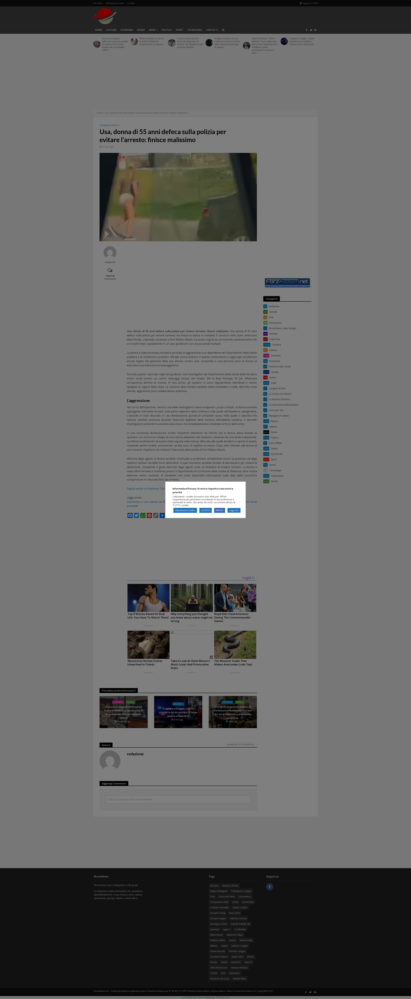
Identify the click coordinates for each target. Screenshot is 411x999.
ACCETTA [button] (205, 510)
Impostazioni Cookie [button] (185, 510)
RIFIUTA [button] (219, 510)
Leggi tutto (234, 510)
